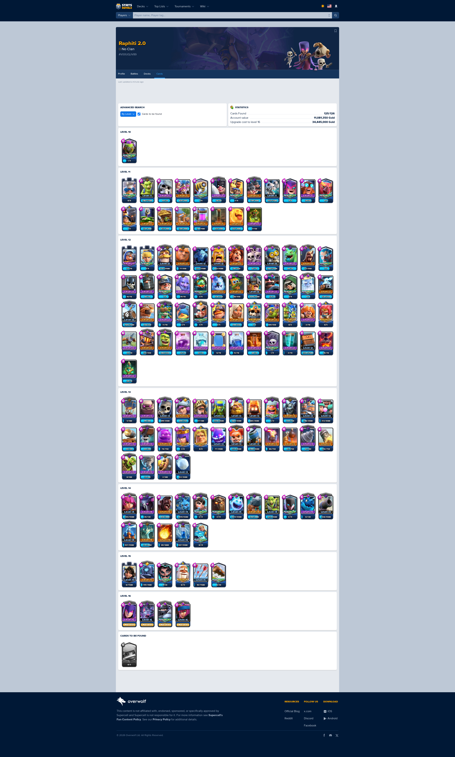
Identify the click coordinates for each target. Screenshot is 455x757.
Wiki (202, 6)
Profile (121, 73)
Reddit (289, 718)
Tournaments (183, 6)
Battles (134, 73)
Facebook (310, 725)
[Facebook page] (324, 735)
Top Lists (159, 6)
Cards (159, 73)
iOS (329, 711)
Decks (141, 6)
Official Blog (292, 711)
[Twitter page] (337, 735)
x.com (307, 711)
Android (332, 718)
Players (122, 15)
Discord (308, 718)
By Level (126, 113)
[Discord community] (330, 735)
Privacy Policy (161, 719)
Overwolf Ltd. (133, 735)
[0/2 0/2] (129, 652)
